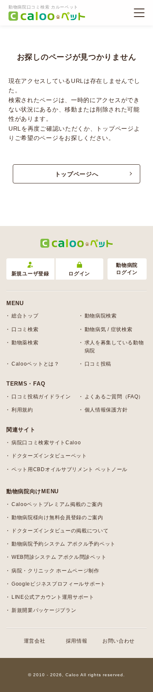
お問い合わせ (118, 641)
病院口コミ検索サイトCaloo (46, 443)
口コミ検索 (25, 329)
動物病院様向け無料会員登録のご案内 (57, 517)
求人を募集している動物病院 (114, 347)
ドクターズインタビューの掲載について (60, 531)
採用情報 (77, 641)
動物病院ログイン (127, 268)
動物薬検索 (25, 343)
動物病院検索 (101, 316)
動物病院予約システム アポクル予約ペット (63, 544)
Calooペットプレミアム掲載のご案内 (56, 504)
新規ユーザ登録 (30, 274)
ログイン (79, 274)
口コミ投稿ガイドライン (41, 397)
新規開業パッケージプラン (43, 610)
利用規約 (22, 410)
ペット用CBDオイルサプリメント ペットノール (69, 469)
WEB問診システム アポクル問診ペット (58, 557)
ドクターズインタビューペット (49, 456)
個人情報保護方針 (106, 410)
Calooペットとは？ (35, 364)
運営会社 (34, 641)
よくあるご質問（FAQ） (114, 397)
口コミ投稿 (98, 364)
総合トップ (25, 316)
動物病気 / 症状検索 (109, 329)
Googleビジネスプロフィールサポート (58, 584)
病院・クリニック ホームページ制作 (55, 571)
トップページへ (77, 174)
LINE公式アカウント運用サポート (52, 597)
